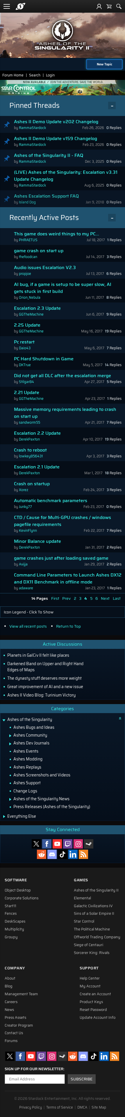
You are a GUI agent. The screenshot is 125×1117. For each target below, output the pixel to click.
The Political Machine (92, 929)
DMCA (82, 1107)
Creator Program (19, 1025)
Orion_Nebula (29, 297)
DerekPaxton (29, 439)
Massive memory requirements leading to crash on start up (65, 413)
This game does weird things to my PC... (56, 233)
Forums (11, 1041)
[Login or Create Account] (99, 6)
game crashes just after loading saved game (61, 558)
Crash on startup (32, 483)
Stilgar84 (26, 381)
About (10, 978)
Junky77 (25, 506)
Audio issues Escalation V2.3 (45, 267)
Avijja (23, 564)
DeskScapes (15, 921)
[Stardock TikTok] (62, 854)
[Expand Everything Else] (4, 816)
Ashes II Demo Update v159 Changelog (55, 138)
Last (117, 599)
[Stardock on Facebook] (47, 844)
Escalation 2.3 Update (37, 308)
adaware (26, 588)
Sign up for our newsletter (34, 1069)
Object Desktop (18, 890)
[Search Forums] (119, 6)
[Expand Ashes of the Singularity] (3, 720)
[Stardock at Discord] (52, 854)
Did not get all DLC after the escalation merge (62, 375)
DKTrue (25, 365)
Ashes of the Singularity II (96, 890)
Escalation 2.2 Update (37, 433)
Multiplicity (14, 929)
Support (89, 968)
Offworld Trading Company (97, 937)
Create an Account (95, 994)
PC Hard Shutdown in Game (44, 358)
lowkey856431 (31, 456)
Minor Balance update (37, 541)
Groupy (11, 937)
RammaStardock (32, 127)
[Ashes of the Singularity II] (62, 34)
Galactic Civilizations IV (93, 906)
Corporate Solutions (21, 898)
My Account (90, 986)
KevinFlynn (28, 530)
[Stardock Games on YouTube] (57, 844)
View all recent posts (28, 626)
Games (81, 880)
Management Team (21, 994)
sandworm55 (29, 422)
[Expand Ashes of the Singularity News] (10, 799)
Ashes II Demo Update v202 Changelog (56, 121)
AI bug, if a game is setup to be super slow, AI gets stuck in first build (62, 288)
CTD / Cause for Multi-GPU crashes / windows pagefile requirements (62, 521)
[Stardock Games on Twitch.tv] (68, 844)
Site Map (99, 1107)
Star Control (84, 921)
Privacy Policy (30, 1107)
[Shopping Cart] (109, 6)
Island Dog (27, 202)
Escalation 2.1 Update (37, 466)
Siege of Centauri (88, 945)
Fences (11, 913)
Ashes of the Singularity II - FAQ (48, 155)
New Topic (104, 64)
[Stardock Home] (20, 6)
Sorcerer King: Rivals (91, 953)
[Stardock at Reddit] (41, 854)
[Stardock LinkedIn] (73, 854)
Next (105, 599)
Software (16, 880)
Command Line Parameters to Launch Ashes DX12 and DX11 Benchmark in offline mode (68, 579)
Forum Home (13, 75)
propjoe (25, 273)
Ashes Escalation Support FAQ (46, 196)
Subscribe (81, 1079)
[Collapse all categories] (120, 718)
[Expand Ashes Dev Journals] (10, 743)
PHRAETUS (28, 240)
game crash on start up (38, 250)
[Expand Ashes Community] (10, 735)
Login (50, 75)
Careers (11, 1002)
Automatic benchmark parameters (50, 500)
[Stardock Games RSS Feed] (83, 854)
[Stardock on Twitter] (36, 844)
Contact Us (14, 1033)
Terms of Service (59, 1107)
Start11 (10, 906)
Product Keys (91, 1002)
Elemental (82, 898)
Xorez (23, 490)
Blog (8, 986)
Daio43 (25, 348)
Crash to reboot (30, 450)
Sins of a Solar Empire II (94, 913)
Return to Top (68, 626)
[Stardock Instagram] (78, 844)
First (55, 599)
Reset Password (93, 1010)
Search (34, 75)
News (9, 1010)
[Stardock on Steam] (88, 844)
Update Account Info (97, 1018)
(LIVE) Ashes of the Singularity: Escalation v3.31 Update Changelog (65, 176)
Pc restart (24, 342)
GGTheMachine (31, 314)
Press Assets (15, 1018)
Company (15, 968)
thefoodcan (28, 256)
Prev (66, 599)
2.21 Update (26, 392)
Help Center (90, 978)
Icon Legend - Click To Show (28, 612)
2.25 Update (27, 325)
